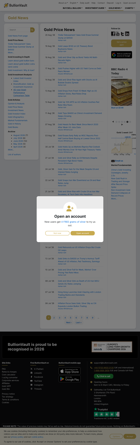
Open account (82, 233)
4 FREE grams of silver (73, 221)
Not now (57, 233)
